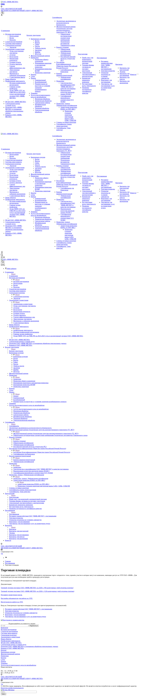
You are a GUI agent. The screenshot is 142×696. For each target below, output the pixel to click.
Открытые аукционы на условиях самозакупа (105, 75)
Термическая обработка (43, 101)
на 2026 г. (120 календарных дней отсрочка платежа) (55, 591)
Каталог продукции (34, 35)
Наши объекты (10, 79)
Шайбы (37, 52)
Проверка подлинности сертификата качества (87, 90)
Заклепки (38, 50)
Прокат (33, 78)
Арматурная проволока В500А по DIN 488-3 (69, 108)
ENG (3, 4)
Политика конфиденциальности (12, 688)
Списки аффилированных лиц (17, 67)
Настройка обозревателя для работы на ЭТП (17, 598)
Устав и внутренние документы (16, 52)
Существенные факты (17, 77)
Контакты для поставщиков (124, 74)
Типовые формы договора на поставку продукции (88, 68)
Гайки (37, 44)
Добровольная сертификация (66, 54)
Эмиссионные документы (14, 71)
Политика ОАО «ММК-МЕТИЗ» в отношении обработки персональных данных (14, 110)
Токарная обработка (42, 108)
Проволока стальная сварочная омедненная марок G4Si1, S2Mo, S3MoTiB (70, 115)
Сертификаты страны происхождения (64, 125)
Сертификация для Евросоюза (67, 71)
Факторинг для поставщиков (106, 81)
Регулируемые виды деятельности (89, 85)
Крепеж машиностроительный (64, 74)
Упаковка (34, 93)
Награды (12, 40)
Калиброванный (41, 82)
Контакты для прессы (124, 78)
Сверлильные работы (42, 103)
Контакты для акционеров (124, 82)
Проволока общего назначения (41, 60)
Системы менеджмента (13, 43)
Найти (3, 694)
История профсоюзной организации (17, 84)
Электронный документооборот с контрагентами (89, 74)
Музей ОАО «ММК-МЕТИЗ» (15, 102)
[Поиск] (2, 13)
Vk (2, 553)
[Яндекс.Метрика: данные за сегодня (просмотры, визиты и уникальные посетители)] (7, 690)
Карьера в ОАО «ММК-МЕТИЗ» (12, 648)
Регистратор (13, 57)
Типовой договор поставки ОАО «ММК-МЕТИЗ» (18, 591)
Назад (13, 274)
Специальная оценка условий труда (12, 104)
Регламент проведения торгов (11, 595)
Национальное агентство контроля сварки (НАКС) (67, 92)
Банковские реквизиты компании (86, 80)
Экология (12, 47)
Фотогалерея (14, 36)
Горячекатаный (40, 80)
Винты (37, 42)
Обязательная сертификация (66, 50)
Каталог (4, 650)
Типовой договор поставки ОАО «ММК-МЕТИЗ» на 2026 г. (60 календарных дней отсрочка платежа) (37, 588)
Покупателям (82, 54)
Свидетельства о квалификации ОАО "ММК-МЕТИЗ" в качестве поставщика (68, 85)
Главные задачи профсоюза (14, 87)
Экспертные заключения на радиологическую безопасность (66, 23)
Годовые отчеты (15, 62)
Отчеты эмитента (15, 64)
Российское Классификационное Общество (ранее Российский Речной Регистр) (66, 65)
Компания (4, 628)
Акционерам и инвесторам (14, 49)
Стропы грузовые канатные (66, 122)
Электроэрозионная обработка (42, 111)
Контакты (118, 64)
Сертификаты (57, 17)
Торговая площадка (108, 71)
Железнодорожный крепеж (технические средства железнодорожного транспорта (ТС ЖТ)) (65, 29)
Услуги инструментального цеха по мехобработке (40, 96)
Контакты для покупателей (124, 69)
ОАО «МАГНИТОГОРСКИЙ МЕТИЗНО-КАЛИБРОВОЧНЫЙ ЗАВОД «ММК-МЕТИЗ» (22, 9)
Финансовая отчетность (13, 59)
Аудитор (12, 55)
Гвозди (37, 46)
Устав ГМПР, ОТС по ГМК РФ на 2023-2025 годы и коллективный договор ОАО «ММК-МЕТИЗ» (17, 94)
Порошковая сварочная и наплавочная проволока (43, 65)
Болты (37, 41)
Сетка (33, 76)
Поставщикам (102, 58)
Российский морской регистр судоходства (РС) (68, 58)
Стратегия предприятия (13, 42)
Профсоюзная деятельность (15, 81)
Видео (11, 38)
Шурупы (38, 54)
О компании (5, 30)
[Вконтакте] (6, 558)
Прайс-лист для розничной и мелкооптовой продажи (87, 60)
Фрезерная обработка (42, 99)
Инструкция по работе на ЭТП (12, 602)
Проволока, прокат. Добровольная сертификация (66, 104)
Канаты (33, 74)
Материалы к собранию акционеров (17, 74)
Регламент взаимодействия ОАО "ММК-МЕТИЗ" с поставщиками (106, 65)
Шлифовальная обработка (40, 105)
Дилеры (122, 72)
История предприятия (13, 34)
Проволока (35, 57)
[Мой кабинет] (1, 15)
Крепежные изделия (38, 39)
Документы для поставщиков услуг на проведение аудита (108, 86)
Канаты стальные (62, 47)
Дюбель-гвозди (40, 48)
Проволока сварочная (42, 72)
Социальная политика (13, 45)
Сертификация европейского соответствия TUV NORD (67, 99)
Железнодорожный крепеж (40, 56)
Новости (133, 74)
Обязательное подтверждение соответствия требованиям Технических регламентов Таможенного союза (68, 39)
